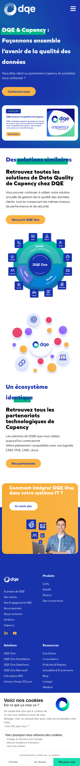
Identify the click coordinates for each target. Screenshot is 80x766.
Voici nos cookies (16, 746)
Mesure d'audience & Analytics (23, 742)
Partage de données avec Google (25, 739)
